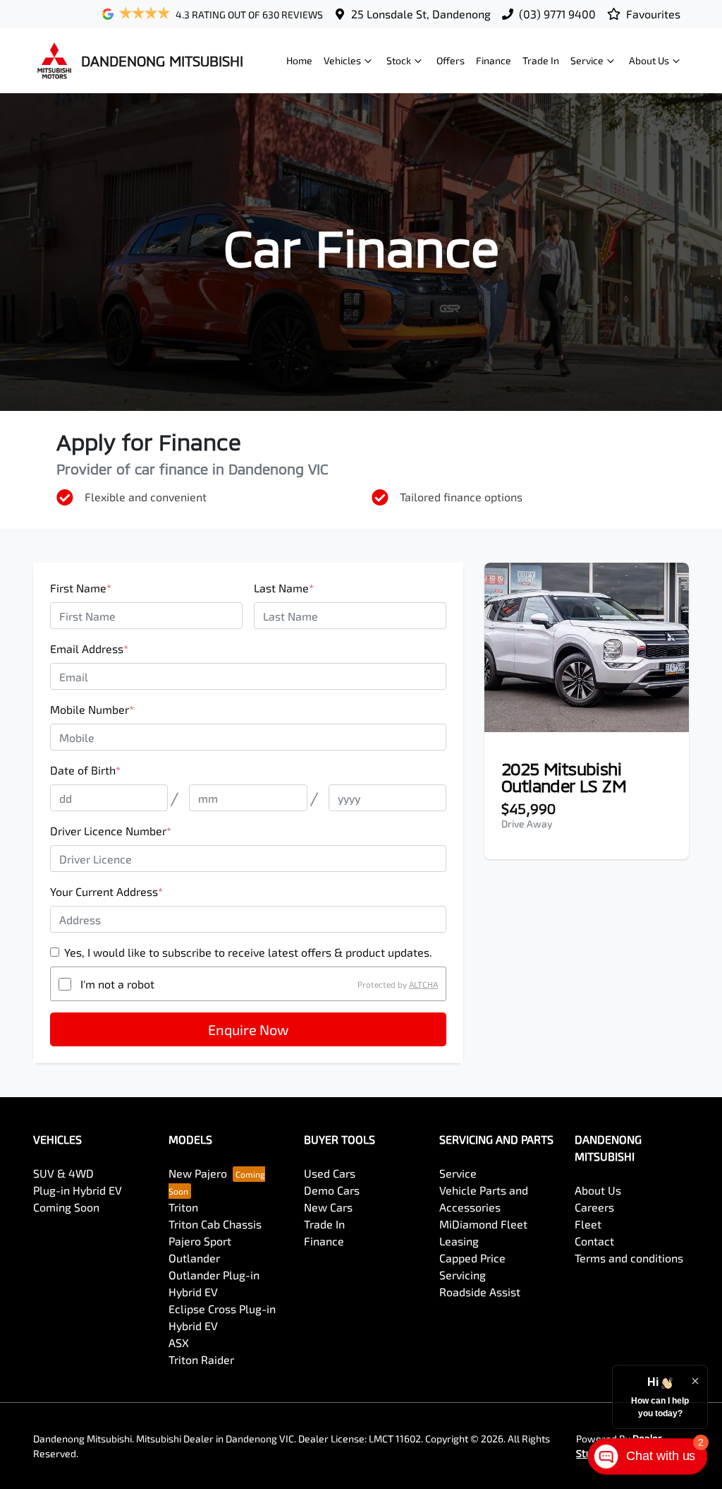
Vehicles (342, 60)
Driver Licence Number (110, 830)
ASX (179, 1342)
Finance (493, 60)
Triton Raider (201, 1359)
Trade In (540, 60)
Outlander (194, 1257)
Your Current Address (106, 891)
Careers (594, 1207)
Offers (450, 60)
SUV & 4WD (63, 1173)
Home (299, 60)
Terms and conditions (629, 1257)
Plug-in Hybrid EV (77, 1190)
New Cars (328, 1207)
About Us (649, 60)
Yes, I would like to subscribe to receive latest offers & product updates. (248, 952)
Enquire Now (248, 1029)
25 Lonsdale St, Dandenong (421, 13)
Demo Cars (332, 1190)
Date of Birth (85, 770)
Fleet (588, 1224)
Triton (183, 1207)
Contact (594, 1241)
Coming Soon (66, 1207)
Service (587, 60)
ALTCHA (423, 984)
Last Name (284, 587)
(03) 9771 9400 (557, 13)
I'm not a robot (117, 984)
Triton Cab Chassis (215, 1224)
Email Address (89, 648)
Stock (398, 60)
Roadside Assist (479, 1291)
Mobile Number (92, 709)
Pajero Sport (200, 1241)
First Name (80, 587)
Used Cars (329, 1173)
